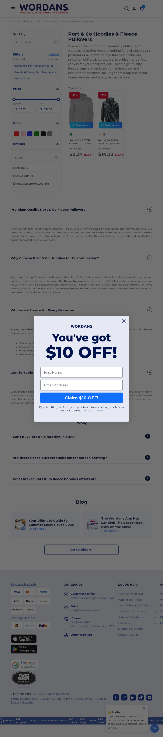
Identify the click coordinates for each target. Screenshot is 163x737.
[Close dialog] (124, 321)
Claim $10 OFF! (81, 397)
